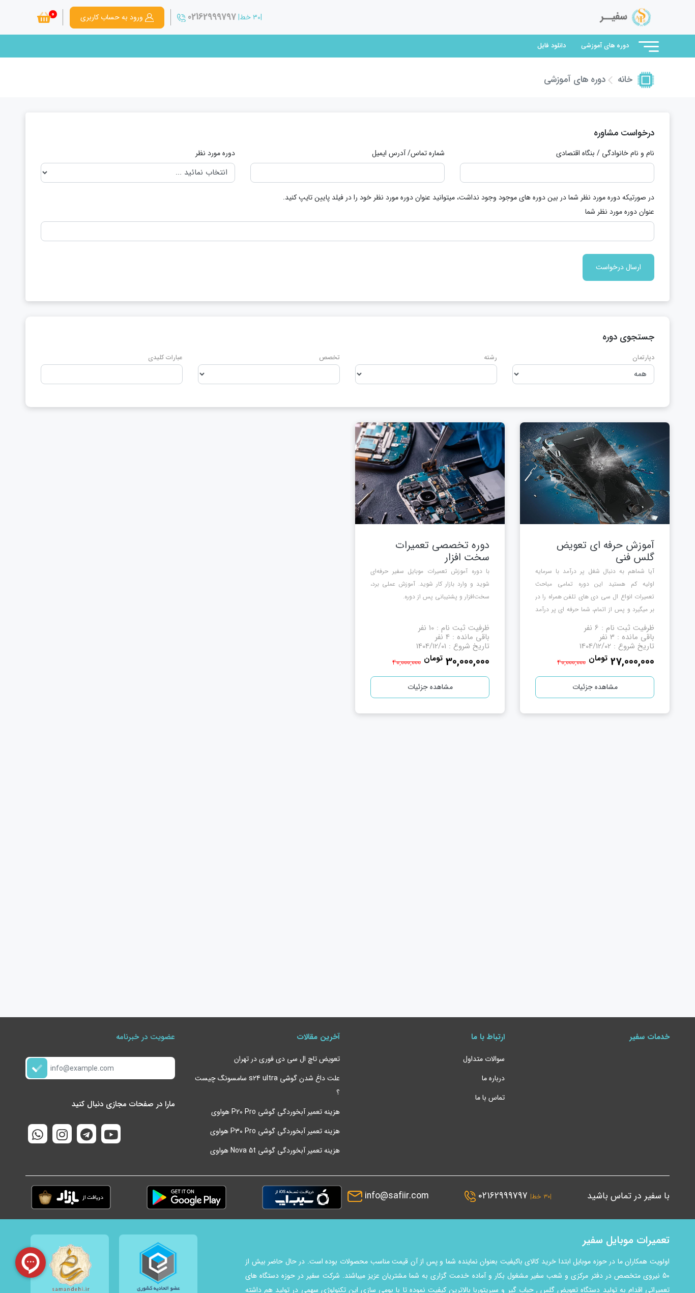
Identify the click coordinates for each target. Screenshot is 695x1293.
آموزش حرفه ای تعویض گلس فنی (605, 551)
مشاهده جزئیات (595, 687)
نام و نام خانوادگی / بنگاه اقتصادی (605, 153)
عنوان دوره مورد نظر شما (619, 211)
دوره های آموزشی (605, 46)
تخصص (329, 358)
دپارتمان (643, 358)
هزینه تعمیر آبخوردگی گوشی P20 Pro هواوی (275, 1111)
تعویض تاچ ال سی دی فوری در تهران (287, 1059)
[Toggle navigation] (647, 46)
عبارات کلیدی (165, 358)
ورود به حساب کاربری (112, 17)
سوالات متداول (484, 1059)
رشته (490, 358)
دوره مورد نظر (215, 153)
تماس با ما (490, 1097)
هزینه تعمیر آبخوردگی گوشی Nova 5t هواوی (275, 1150)
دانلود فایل (551, 46)
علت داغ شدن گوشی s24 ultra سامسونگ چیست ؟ (267, 1085)
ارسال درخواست (618, 267)
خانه (625, 80)
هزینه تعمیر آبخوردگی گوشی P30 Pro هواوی (275, 1131)
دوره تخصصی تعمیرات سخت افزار (442, 551)
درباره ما (493, 1078)
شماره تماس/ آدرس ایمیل (408, 153)
